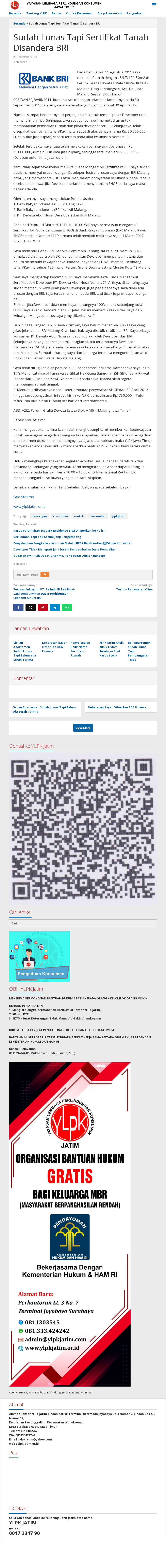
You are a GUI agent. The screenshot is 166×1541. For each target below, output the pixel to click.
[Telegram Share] (55, 607)
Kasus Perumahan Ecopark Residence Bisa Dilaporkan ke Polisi (58, 530)
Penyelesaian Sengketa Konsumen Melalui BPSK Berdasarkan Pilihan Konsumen (72, 543)
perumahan (97, 516)
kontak (78, 516)
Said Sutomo (23, 496)
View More (83, 728)
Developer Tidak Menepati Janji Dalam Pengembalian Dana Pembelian (64, 549)
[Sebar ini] (18, 607)
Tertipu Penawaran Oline (134, 587)
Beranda (19, 23)
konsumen (60, 516)
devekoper (39, 516)
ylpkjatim (119, 516)
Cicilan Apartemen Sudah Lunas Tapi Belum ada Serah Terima (24, 651)
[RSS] (44, 574)
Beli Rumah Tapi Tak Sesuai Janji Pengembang (47, 537)
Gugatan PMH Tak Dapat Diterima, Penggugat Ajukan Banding (59, 556)
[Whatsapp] (67, 607)
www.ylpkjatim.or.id (29, 506)
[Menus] (154, 5)
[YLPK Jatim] (61, 5)
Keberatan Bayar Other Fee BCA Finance (54, 647)
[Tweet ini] (31, 607)
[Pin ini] (43, 607)
